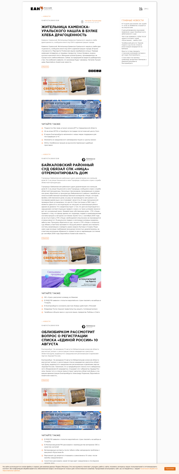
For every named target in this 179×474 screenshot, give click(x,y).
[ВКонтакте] (89, 71)
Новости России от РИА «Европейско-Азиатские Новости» (37, 9)
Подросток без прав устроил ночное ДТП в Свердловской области (70, 128)
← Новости (45, 16)
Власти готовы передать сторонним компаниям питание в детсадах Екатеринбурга (133, 53)
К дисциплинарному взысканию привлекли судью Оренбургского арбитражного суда (134, 32)
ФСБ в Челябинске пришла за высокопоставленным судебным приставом (68, 144)
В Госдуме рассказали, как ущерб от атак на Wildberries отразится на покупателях (134, 25)
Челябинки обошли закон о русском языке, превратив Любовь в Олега (72, 312)
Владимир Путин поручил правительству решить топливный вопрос (71, 309)
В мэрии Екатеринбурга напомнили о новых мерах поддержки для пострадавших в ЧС (70, 135)
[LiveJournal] (100, 71)
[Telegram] (95, 71)
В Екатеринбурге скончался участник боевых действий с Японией (70, 306)
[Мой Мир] (97, 71)
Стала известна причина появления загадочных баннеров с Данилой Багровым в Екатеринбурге (134, 60)
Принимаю (170, 468)
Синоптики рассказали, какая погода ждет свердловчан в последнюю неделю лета (71, 462)
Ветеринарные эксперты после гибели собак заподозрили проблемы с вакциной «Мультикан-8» (72, 451)
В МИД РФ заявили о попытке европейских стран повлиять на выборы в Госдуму (72, 301)
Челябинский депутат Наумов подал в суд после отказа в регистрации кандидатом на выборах (132, 45)
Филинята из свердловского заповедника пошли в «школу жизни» (70, 140)
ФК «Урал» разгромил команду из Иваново (61, 297)
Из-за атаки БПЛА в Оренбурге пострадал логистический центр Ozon (71, 131)
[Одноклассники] (92, 71)
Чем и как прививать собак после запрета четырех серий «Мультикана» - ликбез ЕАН (134, 38)
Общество (45, 66)
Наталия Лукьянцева (93, 20)
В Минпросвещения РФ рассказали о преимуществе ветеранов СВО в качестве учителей (71, 446)
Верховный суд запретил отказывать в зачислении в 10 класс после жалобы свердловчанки (70, 457)
